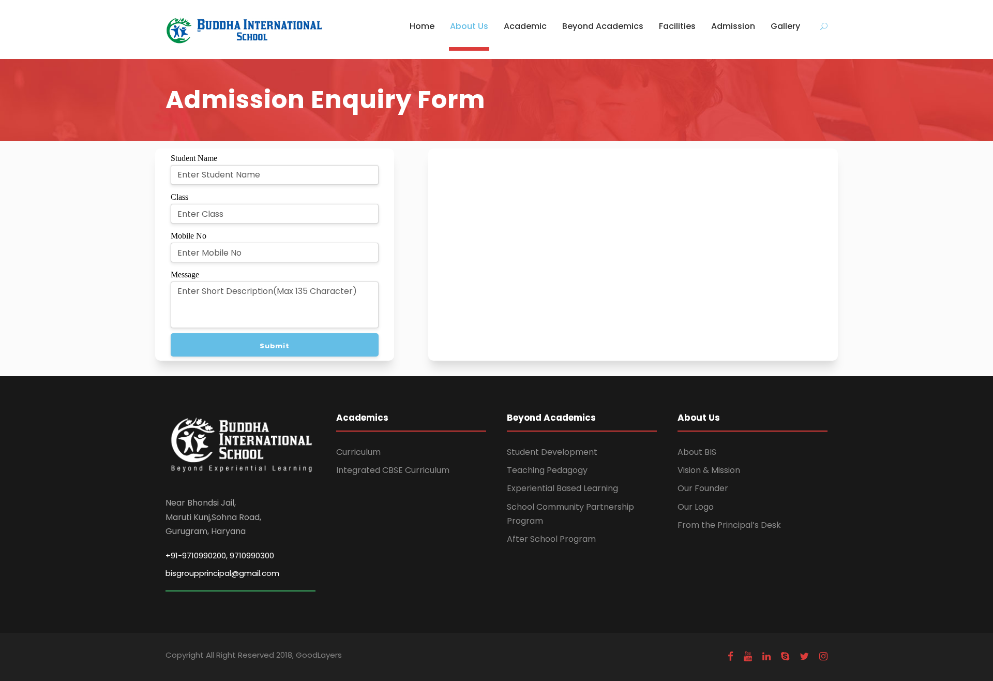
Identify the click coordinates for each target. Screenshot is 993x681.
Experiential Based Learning (562, 488)
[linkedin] (766, 656)
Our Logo (696, 507)
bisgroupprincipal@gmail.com (222, 573)
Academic (525, 26)
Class (179, 197)
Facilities (677, 26)
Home (422, 26)
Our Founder (703, 488)
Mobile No (188, 235)
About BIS (697, 452)
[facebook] (730, 656)
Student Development (552, 452)
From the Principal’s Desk (729, 525)
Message (185, 274)
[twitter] (804, 656)
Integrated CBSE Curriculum (392, 470)
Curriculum (358, 452)
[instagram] (823, 656)
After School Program (551, 539)
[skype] (785, 656)
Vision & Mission (709, 470)
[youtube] (748, 656)
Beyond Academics (602, 26)
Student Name (194, 158)
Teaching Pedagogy (547, 470)
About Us (469, 26)
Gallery (785, 26)
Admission (733, 26)
